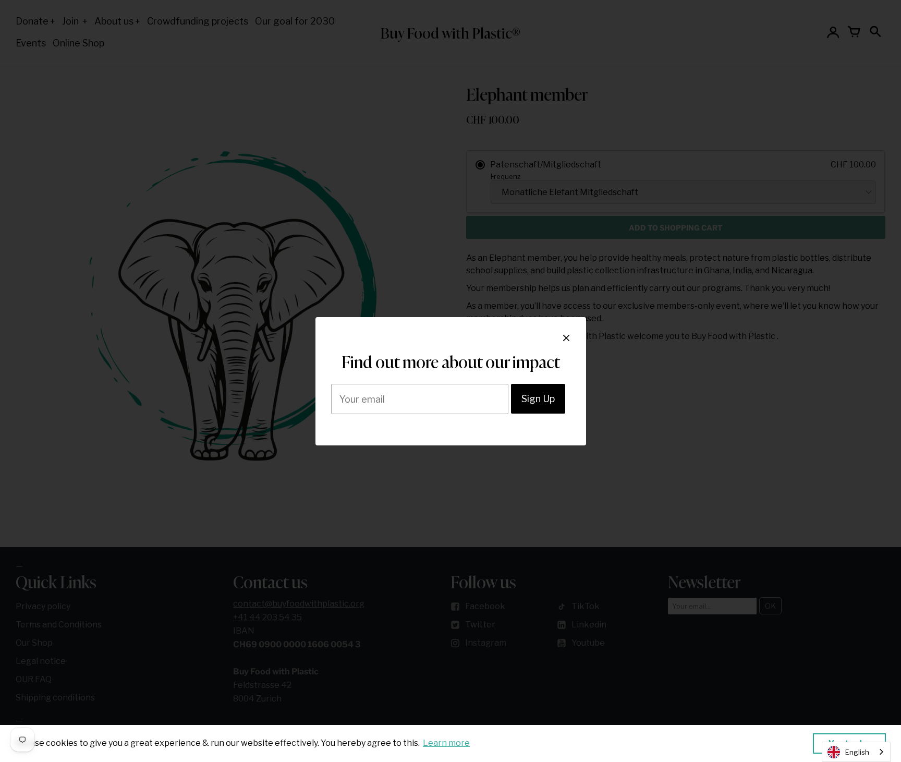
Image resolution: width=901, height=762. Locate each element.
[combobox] (856, 752)
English (857, 752)
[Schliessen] (566, 338)
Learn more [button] (446, 743)
